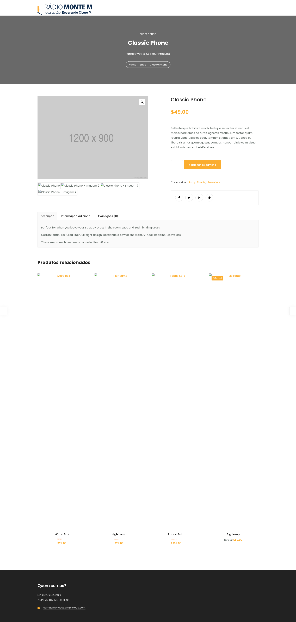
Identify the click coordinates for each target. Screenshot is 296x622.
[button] (142, 102)
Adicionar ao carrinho (202, 165)
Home (132, 64)
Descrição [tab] (47, 216)
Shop (143, 64)
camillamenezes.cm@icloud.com (64, 607)
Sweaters (214, 182)
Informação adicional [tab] (76, 216)
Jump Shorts (197, 182)
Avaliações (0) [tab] (108, 216)
